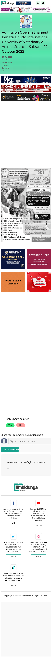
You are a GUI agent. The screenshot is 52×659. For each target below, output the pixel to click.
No (20, 425)
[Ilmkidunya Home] (7, 3)
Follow (13, 556)
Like (13, 523)
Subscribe (39, 525)
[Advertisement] (26, 130)
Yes (10, 425)
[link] (23, 3)
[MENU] (49, 3)
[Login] (43, 3)
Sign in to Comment (11, 449)
